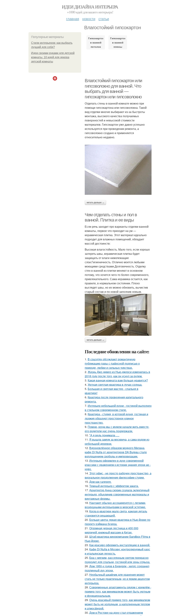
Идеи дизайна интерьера (90, 7)
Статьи (103, 18)
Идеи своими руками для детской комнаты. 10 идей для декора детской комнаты (53, 57)
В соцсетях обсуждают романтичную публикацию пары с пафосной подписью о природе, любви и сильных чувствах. (112, 363)
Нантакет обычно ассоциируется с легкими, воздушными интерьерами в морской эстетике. (115, 505)
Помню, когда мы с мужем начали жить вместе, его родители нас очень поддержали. (117, 429)
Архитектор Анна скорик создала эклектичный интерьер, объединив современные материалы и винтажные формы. (117, 494)
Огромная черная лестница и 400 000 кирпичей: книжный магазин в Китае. (111, 530)
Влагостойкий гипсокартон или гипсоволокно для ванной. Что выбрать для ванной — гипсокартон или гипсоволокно (113, 88)
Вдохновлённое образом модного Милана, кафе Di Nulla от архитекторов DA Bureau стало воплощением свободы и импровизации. (116, 452)
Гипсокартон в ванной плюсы (117, 42)
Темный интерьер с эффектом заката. (114, 486)
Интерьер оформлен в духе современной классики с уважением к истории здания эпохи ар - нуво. (118, 465)
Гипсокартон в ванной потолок (95, 42)
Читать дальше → (95, 202)
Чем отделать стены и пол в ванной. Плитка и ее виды (111, 217)
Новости (88, 18)
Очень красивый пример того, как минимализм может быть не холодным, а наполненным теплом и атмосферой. (117, 604)
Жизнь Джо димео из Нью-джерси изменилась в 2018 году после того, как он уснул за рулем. (117, 374)
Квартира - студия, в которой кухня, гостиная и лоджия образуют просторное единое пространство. (116, 418)
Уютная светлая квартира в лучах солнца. (115, 385)
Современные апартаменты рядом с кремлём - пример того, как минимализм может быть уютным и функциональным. (118, 591)
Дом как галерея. (100, 482)
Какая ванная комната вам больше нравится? (118, 380)
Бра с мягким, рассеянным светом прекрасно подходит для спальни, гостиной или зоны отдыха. (117, 560)
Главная (72, 18)
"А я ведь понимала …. (104, 435)
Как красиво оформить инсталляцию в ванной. (119, 545)
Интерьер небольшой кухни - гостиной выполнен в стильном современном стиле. (118, 408)
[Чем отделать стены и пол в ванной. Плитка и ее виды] (118, 315)
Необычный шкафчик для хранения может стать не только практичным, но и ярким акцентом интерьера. (117, 579)
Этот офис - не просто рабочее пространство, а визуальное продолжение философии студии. (118, 475)
